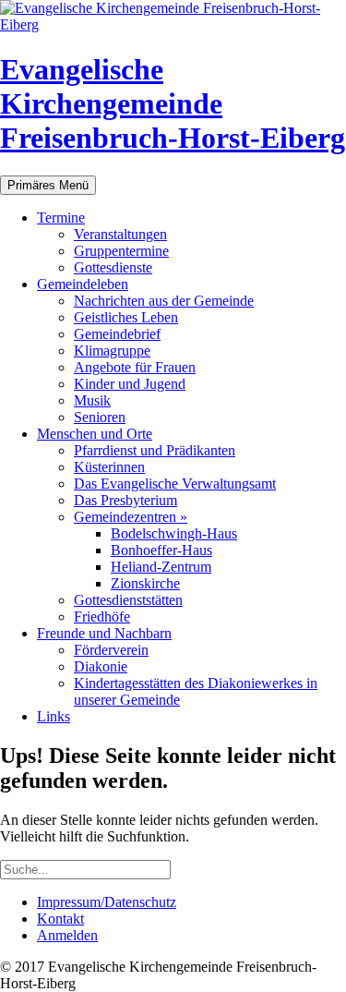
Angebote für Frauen (135, 367)
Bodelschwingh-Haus (174, 533)
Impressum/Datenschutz (106, 902)
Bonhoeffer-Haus (161, 550)
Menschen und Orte (94, 434)
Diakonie (100, 666)
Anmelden (67, 935)
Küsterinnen (109, 467)
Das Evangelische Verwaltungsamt (175, 483)
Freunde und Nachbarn (104, 633)
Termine (61, 217)
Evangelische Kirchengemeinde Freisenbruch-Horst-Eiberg (172, 103)
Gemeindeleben (82, 284)
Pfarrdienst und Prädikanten (154, 450)
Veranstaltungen (120, 234)
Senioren (99, 417)
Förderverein (111, 650)
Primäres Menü (48, 185)
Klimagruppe (112, 350)
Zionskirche (145, 583)
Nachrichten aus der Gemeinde (164, 300)
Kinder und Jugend (129, 384)
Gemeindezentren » (130, 517)
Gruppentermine (121, 251)
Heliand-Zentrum (161, 567)
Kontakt (60, 918)
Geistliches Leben (126, 317)
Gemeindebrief (117, 334)
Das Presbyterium (125, 500)
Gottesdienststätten (128, 600)
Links (53, 716)
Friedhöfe (102, 616)
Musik (92, 400)
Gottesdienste (113, 267)
